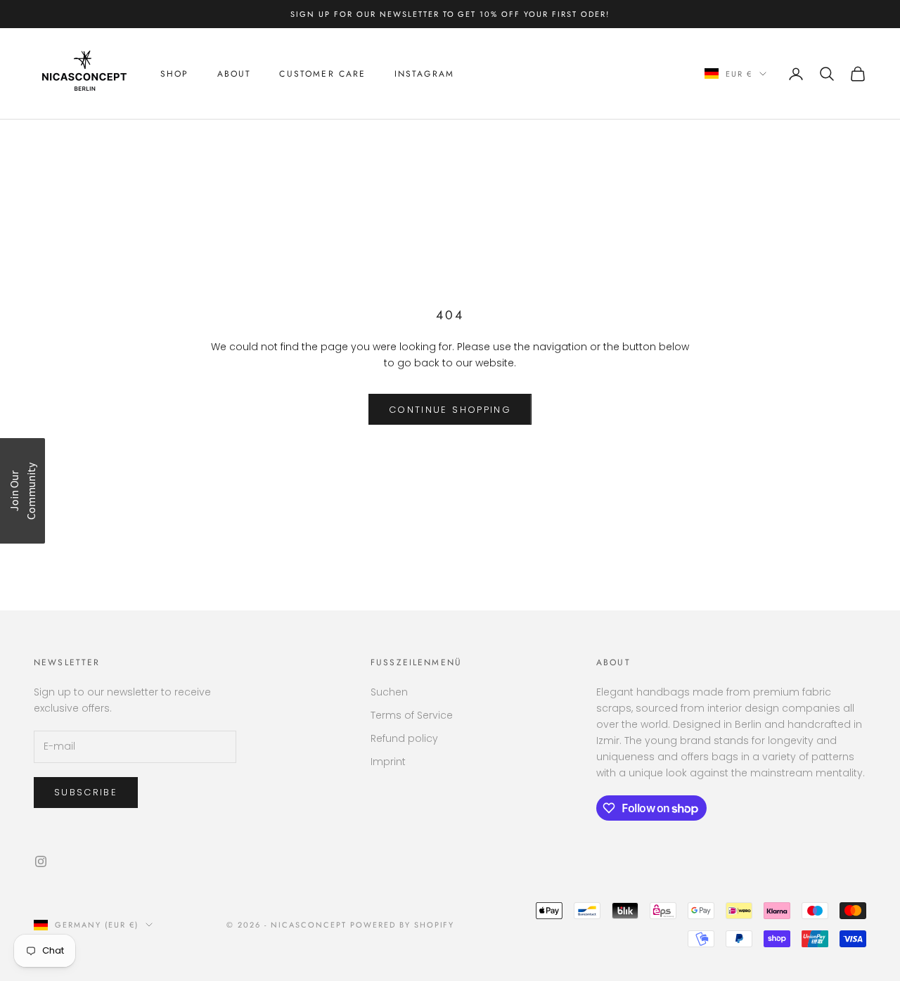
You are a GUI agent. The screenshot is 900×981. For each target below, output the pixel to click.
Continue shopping (450, 409)
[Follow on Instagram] (41, 861)
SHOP (174, 74)
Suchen (389, 692)
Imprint (388, 762)
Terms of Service (412, 715)
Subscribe (85, 792)
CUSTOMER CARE (322, 74)
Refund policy (404, 738)
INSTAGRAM (424, 74)
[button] (22, 491)
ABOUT (234, 74)
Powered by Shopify (402, 924)
